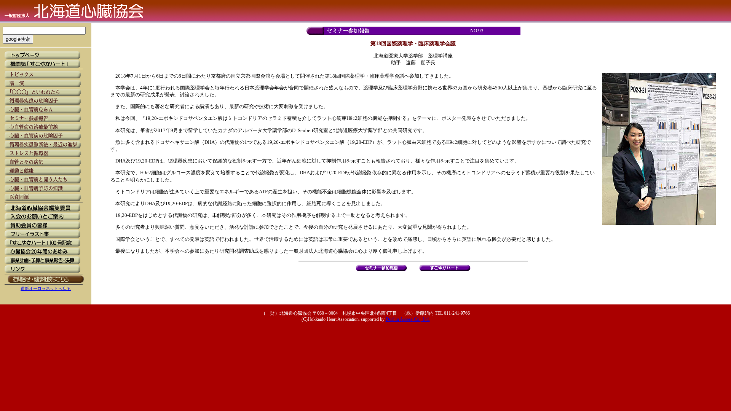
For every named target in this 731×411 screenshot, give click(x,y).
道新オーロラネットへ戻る (46, 288)
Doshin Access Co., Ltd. (408, 319)
